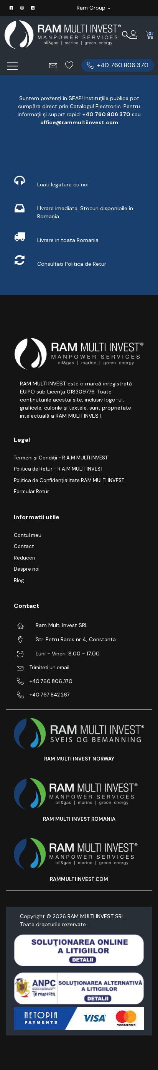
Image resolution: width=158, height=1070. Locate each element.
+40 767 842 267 (50, 694)
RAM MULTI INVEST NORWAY (79, 759)
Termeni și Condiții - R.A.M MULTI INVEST (61, 457)
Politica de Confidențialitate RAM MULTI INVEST (69, 480)
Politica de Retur (85, 263)
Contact (24, 546)
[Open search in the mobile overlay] (125, 34)
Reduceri (24, 558)
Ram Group (91, 7)
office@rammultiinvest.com (79, 122)
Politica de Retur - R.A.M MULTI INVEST (58, 469)
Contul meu (27, 535)
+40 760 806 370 (51, 681)
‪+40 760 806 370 (106, 114)
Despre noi (27, 569)
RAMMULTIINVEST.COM (79, 879)
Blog (19, 580)
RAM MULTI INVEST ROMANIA (79, 819)
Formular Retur (31, 491)
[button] (117, 65)
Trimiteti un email (49, 667)
